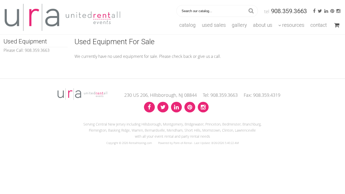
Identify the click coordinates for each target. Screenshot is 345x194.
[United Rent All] (82, 99)
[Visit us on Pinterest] (189, 107)
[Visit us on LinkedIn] (176, 107)
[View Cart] (336, 25)
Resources (293, 25)
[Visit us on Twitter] (162, 107)
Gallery (239, 25)
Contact (318, 25)
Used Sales (214, 25)
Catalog (187, 25)
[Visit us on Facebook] (149, 107)
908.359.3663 (289, 11)
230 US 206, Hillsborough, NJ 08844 (160, 95)
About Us (262, 25)
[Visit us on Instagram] (203, 107)
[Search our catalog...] (251, 11)
